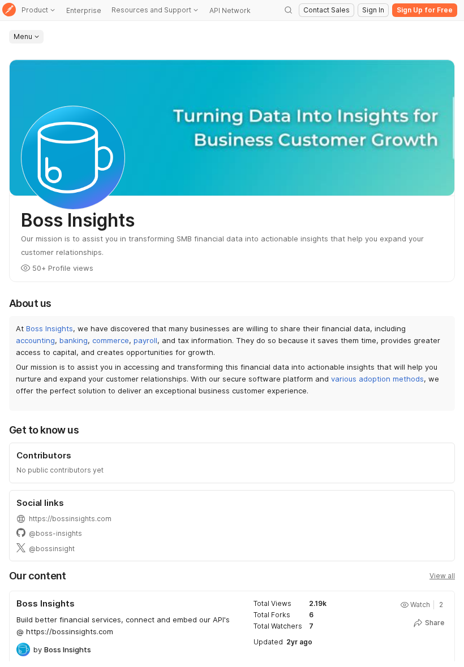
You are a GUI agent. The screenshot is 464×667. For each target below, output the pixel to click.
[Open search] (288, 10)
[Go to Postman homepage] (9, 10)
